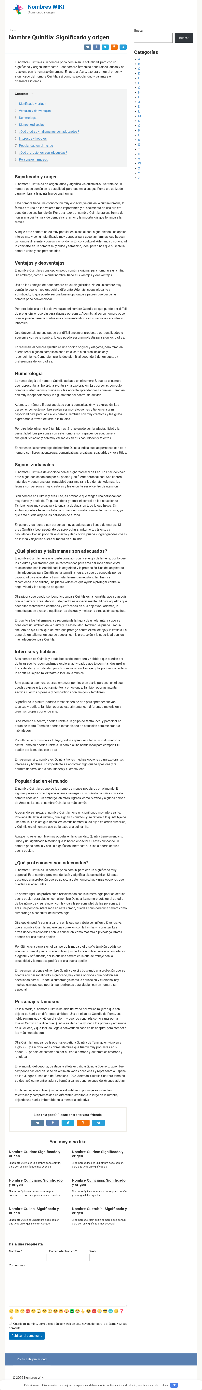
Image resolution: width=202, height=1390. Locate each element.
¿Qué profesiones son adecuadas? (43, 152)
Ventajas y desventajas (35, 111)
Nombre (15, 1251)
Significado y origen (32, 104)
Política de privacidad (32, 1359)
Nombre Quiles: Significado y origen (34, 1210)
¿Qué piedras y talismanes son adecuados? (49, 131)
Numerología (27, 118)
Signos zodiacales (32, 125)
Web (92, 1251)
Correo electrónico (63, 1251)
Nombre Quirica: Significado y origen (97, 1154)
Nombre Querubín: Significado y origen (99, 1210)
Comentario (17, 1265)
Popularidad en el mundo (36, 146)
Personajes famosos (33, 159)
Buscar (139, 30)
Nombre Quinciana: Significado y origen (98, 1182)
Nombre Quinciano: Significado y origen (36, 1182)
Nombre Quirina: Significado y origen (34, 1154)
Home (12, 30)
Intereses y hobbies (33, 138)
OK (174, 1385)
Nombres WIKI (46, 7)
